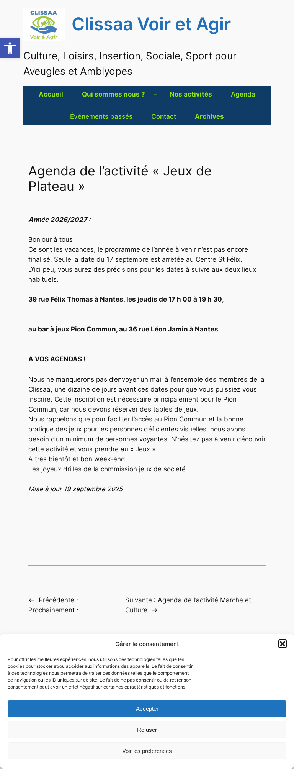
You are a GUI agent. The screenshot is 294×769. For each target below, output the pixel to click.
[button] (10, 48)
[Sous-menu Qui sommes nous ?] (155, 94)
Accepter (147, 708)
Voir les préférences (147, 751)
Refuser (147, 729)
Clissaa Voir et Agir (151, 23)
